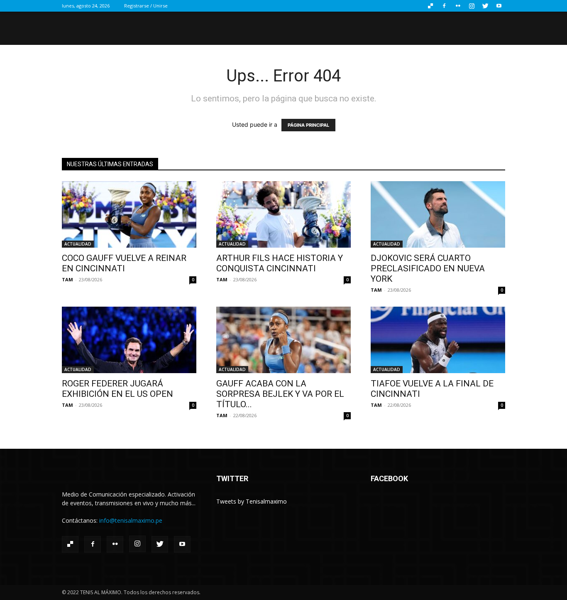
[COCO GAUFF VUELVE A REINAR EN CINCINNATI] (129, 214)
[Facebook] (444, 6)
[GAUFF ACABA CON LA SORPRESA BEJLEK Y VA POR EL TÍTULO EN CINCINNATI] (283, 340)
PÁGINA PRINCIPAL (308, 125)
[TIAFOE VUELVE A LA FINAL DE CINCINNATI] (438, 340)
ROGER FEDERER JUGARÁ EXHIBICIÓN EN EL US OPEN (117, 389)
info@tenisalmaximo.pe (130, 520)
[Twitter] (485, 6)
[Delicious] (430, 6)
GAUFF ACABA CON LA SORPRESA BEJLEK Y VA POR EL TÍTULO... (280, 394)
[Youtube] (499, 6)
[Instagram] (471, 6)
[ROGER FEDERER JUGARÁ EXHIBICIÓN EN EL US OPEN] (129, 340)
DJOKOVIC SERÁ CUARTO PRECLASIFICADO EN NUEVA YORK (428, 268)
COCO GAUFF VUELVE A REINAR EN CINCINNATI (124, 263)
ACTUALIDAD (77, 244)
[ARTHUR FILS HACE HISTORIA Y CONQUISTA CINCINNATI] (283, 214)
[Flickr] (458, 6)
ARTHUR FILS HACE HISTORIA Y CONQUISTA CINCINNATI (279, 263)
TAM (67, 279)
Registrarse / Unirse (146, 5)
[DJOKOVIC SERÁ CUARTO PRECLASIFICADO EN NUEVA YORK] (438, 214)
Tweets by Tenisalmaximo (251, 501)
